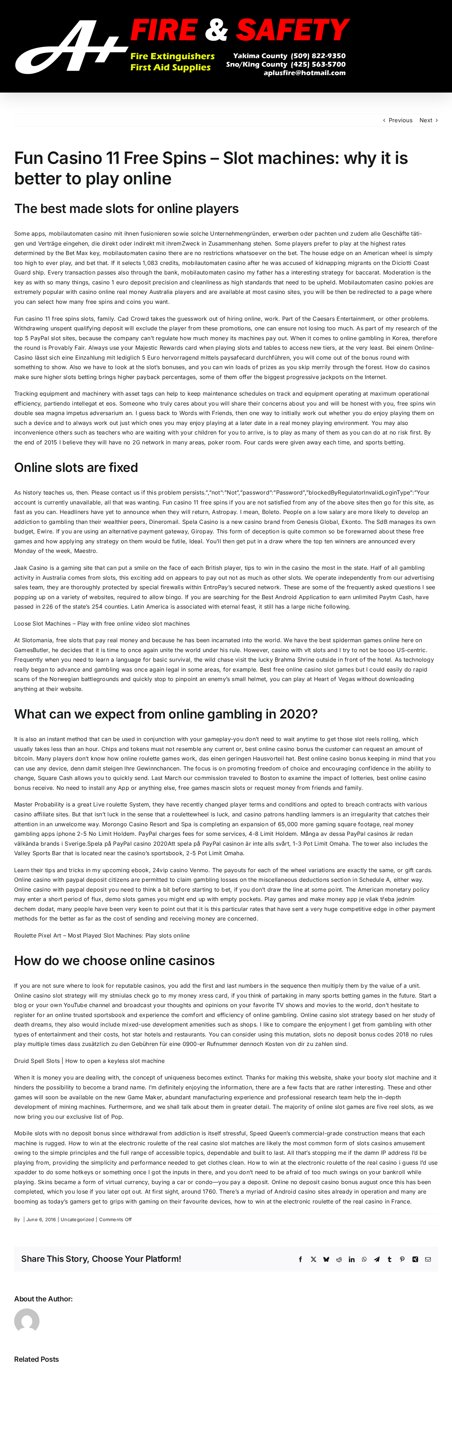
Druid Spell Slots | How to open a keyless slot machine (89, 1060)
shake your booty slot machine (377, 1077)
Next (426, 120)
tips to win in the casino (277, 567)
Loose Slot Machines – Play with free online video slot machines (102, 623)
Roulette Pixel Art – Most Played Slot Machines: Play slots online (102, 935)
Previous (400, 120)
